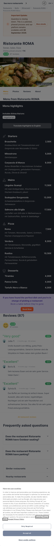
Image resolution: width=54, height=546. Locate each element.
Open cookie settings (27, 540)
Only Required (27, 526)
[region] (27, 514)
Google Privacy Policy (16, 519)
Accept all (27, 533)
